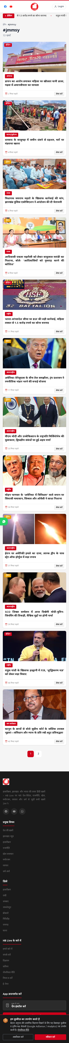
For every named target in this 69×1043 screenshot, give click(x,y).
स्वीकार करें (50, 1037)
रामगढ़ (5, 924)
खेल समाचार (8, 854)
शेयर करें (59, 94)
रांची (4, 895)
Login (61, 6)
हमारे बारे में (7, 949)
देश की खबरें (8, 830)
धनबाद (5, 901)
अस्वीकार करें (18, 1037)
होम (4, 24)
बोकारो (5, 913)
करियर (5, 966)
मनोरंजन (6, 859)
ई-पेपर (5, 984)
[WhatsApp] (22, 811)
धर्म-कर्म (6, 871)
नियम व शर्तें (7, 978)
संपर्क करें (7, 954)
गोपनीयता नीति (23, 1030)
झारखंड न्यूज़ (8, 836)
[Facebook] (5, 6)
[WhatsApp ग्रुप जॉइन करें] (4, 521)
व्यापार (5, 865)
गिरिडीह (6, 918)
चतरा (5, 930)
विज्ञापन (6, 960)
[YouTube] (10, 6)
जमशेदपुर (7, 907)
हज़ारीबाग (7, 842)
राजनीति (6, 848)
